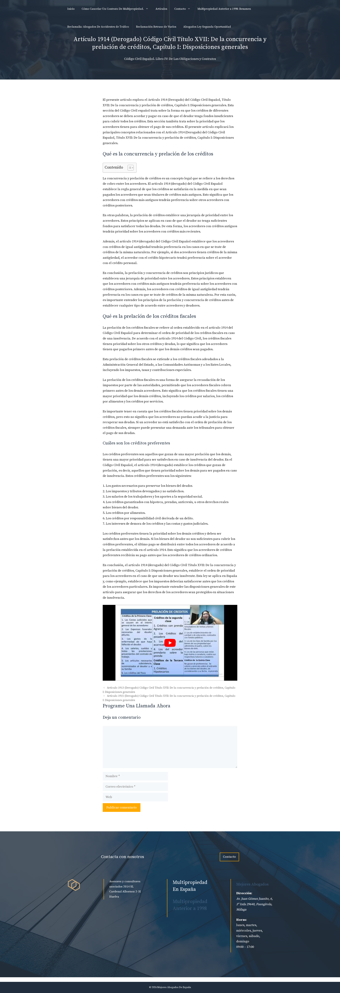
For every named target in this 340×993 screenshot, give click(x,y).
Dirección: (244, 893)
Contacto (180, 9)
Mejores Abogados (252, 884)
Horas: (241, 920)
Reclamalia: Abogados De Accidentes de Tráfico (98, 27)
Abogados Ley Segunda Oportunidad (207, 27)
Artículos (161, 9)
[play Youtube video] (170, 642)
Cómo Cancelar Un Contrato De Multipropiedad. (113, 9)
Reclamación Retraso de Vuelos (156, 27)
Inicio (71, 9)
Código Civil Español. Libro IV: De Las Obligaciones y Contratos (170, 59)
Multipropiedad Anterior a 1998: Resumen (224, 9)
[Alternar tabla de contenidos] (129, 168)
